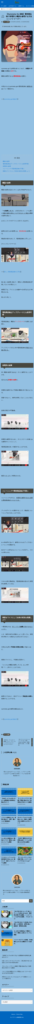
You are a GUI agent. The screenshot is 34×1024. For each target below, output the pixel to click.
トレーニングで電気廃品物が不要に (13, 168)
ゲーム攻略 (6, 21)
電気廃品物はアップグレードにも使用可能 (16, 164)
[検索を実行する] (31, 901)
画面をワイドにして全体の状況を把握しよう (16, 171)
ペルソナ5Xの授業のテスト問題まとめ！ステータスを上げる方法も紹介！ (16, 972)
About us (13, 1014)
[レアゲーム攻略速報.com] (17, 2)
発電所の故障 (7, 166)
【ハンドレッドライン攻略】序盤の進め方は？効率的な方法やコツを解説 (16, 967)
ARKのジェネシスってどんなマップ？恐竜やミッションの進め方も (16, 977)
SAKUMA (17, 768)
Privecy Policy (19, 1014)
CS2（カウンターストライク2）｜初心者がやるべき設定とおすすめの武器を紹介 (17, 961)
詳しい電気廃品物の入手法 (12, 271)
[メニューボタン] (2, 2)
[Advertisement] (17, 130)
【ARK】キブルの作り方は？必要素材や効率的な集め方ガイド (16, 956)
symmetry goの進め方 (10, 99)
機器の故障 (6, 161)
